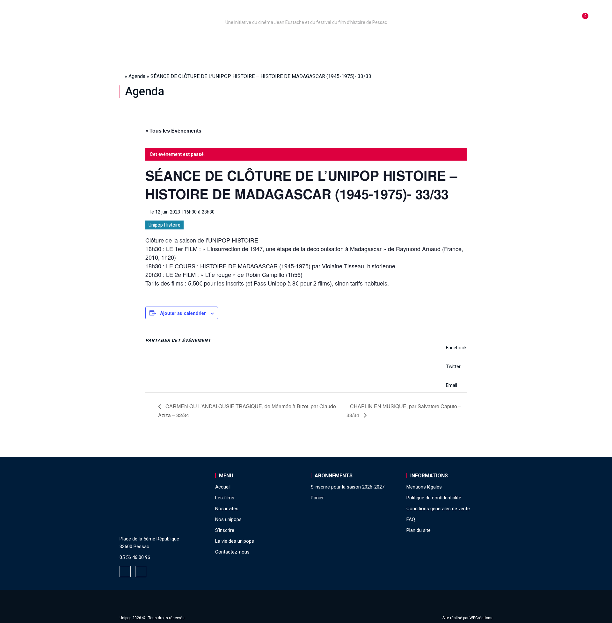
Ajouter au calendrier (183, 313)
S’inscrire (386, 39)
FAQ (410, 519)
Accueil (157, 39)
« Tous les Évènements (173, 130)
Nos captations (252, 39)
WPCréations (481, 618)
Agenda (136, 76)
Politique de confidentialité (433, 498)
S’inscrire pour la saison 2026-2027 (347, 487)
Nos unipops (198, 39)
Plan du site (418, 530)
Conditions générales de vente (438, 508)
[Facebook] (125, 571)
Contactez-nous (232, 552)
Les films (301, 39)
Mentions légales (424, 487)
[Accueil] (306, 13)
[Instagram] (140, 571)
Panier (317, 498)
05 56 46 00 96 (135, 557)
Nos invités (343, 39)
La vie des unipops (439, 39)
